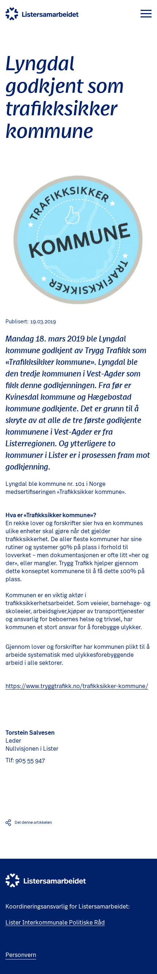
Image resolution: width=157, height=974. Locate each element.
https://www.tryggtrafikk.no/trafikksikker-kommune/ (76, 686)
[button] (146, 13)
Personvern (20, 955)
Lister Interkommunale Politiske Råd (55, 923)
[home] (41, 13)
